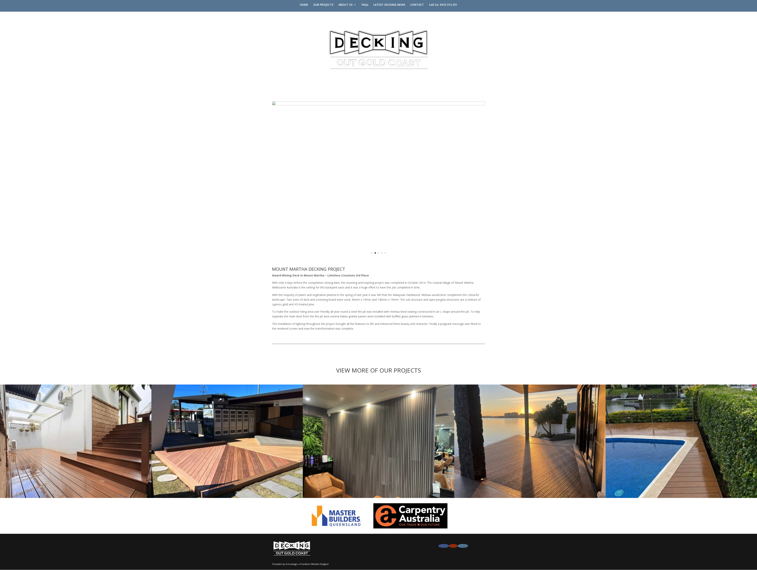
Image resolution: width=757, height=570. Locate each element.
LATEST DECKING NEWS (389, 4)
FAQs (365, 4)
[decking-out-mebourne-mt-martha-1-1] (378, 261)
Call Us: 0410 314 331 (443, 4)
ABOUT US (345, 4)
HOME (304, 4)
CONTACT (417, 4)
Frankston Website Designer (314, 564)
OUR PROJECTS (323, 4)
